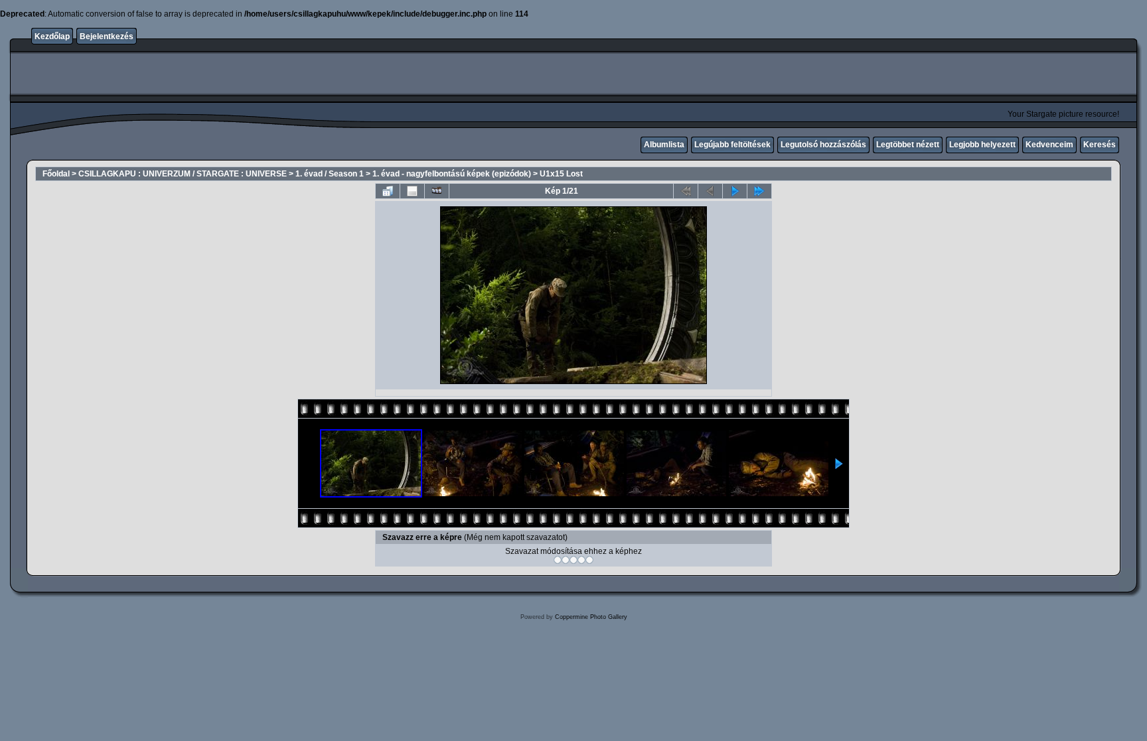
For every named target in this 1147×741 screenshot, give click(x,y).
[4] (581, 560)
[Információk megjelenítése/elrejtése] (412, 191)
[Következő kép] (735, 191)
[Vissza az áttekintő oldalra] (388, 191)
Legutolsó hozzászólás (823, 144)
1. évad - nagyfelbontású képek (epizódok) (451, 173)
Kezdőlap (52, 36)
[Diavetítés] (437, 191)
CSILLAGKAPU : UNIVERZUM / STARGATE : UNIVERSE (182, 173)
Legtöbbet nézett (907, 144)
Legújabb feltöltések (732, 144)
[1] (558, 560)
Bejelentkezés (106, 36)
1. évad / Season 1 (329, 173)
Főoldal (56, 173)
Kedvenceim (1049, 144)
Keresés (1099, 144)
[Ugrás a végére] (759, 191)
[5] (589, 560)
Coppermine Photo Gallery (591, 617)
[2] (566, 560)
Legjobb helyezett (982, 144)
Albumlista (664, 144)
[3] (573, 560)
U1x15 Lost (561, 173)
